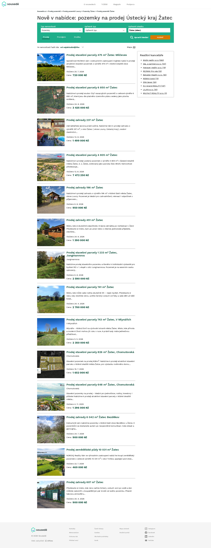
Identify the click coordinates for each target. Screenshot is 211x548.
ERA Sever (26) (149, 82)
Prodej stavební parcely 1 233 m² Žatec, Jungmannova (91, 254)
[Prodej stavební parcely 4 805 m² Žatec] (51, 167)
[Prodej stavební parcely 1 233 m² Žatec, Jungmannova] (51, 265)
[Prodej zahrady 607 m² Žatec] (51, 494)
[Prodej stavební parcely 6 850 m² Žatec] (51, 100)
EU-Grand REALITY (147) (154, 86)
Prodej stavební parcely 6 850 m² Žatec (91, 87)
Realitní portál (124, 532)
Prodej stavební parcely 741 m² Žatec (90, 287)
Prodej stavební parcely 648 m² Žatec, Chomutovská (100, 384)
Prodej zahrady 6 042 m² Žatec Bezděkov (92, 417)
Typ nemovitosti (48, 26)
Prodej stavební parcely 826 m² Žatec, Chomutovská (100, 352)
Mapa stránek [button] (124, 529)
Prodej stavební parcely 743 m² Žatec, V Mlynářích (98, 319)
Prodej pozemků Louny (72, 11)
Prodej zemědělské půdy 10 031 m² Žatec (92, 449)
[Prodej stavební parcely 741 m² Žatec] (51, 299)
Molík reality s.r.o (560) (153, 60)
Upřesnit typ (90, 26)
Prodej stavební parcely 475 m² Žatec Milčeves (96, 54)
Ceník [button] (96, 540)
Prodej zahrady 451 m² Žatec (84, 220)
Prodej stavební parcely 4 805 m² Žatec (91, 155)
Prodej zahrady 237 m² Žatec (84, 120)
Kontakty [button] (72, 529)
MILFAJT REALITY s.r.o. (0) (155, 93)
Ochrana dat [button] (73, 536)
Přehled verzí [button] (73, 540)
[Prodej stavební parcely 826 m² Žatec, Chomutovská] (51, 364)
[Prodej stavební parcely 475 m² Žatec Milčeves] (51, 67)
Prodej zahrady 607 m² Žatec (84, 482)
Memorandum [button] (74, 532)
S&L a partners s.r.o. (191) (154, 64)
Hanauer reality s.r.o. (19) (154, 67)
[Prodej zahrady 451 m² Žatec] (51, 232)
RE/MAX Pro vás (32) (152, 71)
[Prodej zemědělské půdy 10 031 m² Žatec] (51, 462)
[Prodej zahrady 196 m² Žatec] (51, 200)
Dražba (77, 37)
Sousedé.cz (41, 11)
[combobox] (149, 30)
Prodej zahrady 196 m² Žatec (84, 187)
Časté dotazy (98, 529)
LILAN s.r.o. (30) (150, 89)
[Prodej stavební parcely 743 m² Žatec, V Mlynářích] (51, 332)
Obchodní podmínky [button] (101, 536)
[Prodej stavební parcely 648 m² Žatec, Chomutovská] (51, 397)
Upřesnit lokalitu (135, 26)
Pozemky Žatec (89, 11)
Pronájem (61, 37)
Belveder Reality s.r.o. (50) (155, 75)
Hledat (160, 37)
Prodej (46, 37)
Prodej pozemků (54, 11)
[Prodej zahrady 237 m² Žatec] (51, 132)
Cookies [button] (97, 532)
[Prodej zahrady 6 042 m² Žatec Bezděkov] (51, 429)
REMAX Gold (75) (151, 78)
